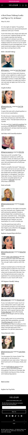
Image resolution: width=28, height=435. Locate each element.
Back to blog (5, 381)
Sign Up (14, 411)
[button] (4, 5)
